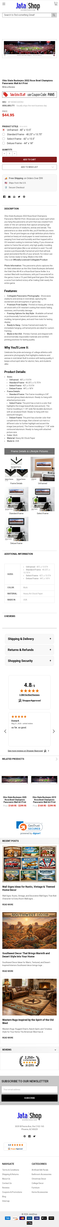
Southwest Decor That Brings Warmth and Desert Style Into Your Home (26, 955)
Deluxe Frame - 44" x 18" (20, 143)
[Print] (14, 197)
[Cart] (55, 4)
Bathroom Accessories (41, 1174)
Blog (4, 1196)
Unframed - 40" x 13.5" (19, 129)
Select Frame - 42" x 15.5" (21, 138)
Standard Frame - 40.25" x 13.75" (24, 134)
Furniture (36, 1188)
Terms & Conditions (10, 1170)
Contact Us (7, 1183)
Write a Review (8, 87)
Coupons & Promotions (12, 1192)
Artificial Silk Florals (40, 1170)
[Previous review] (5, 731)
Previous (50, 759)
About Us (6, 1179)
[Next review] (54, 731)
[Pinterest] (24, 197)
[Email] (9, 197)
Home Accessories (40, 1192)
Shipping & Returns (10, 1174)
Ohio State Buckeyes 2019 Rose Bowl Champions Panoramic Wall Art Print (44, 799)
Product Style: (14, 126)
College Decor (38, 1183)
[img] (29, 690)
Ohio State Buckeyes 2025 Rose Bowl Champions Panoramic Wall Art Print (14, 799)
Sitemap (6, 1201)
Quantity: (7, 150)
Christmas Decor (39, 1179)
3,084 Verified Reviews (29, 695)
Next (56, 759)
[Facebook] (4, 197)
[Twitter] (19, 197)
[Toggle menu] (4, 4)
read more (7, 904)
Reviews (5, 1188)
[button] (29, 828)
